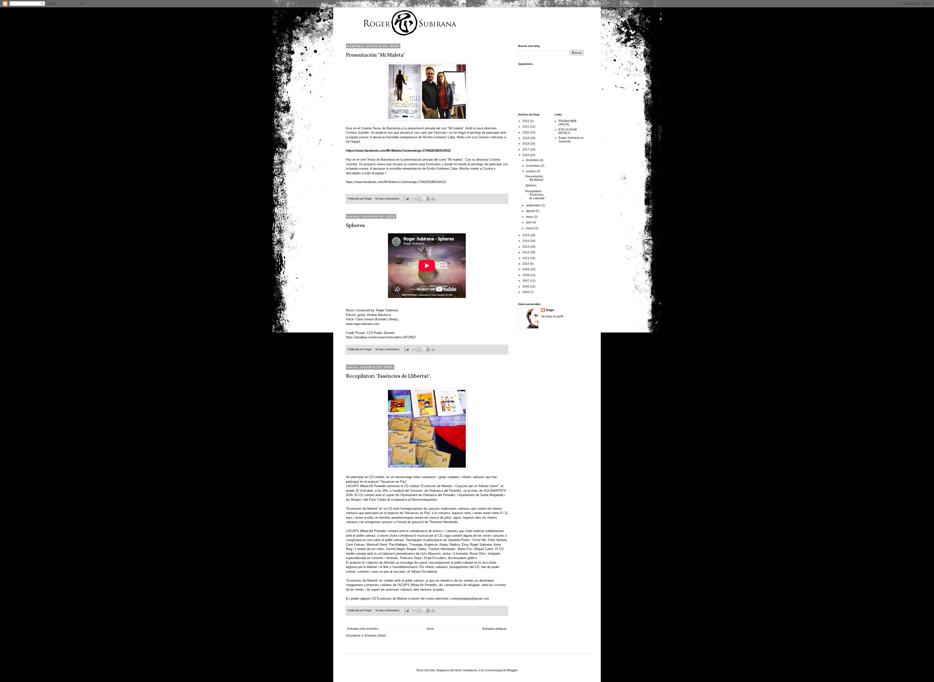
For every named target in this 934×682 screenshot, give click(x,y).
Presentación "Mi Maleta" (375, 55)
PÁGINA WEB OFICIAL (567, 122)
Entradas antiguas (495, 628)
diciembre (533, 160)
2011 (526, 258)
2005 (526, 292)
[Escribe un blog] (419, 198)
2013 (526, 246)
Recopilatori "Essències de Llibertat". (388, 376)
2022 (526, 121)
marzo (530, 228)
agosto (531, 211)
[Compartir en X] (423, 198)
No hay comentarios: (388, 198)
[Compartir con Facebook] (428, 198)
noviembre (533, 165)
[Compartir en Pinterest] (433, 198)
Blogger (512, 670)
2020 (526, 132)
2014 (526, 241)
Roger (550, 310)
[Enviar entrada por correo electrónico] (406, 198)
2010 (526, 263)
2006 (526, 286)
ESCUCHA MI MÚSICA (567, 131)
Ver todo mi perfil (552, 316)
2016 (526, 155)
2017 (526, 149)
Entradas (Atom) (375, 635)
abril (529, 222)
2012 (526, 252)
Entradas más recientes (362, 628)
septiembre (533, 205)
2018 (526, 143)
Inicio (430, 628)
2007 (526, 280)
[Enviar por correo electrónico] (414, 198)
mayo (530, 217)
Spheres (355, 225)
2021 (526, 126)
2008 (526, 275)
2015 (526, 235)
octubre (531, 171)
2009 (526, 269)
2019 (526, 138)
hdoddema (470, 670)
